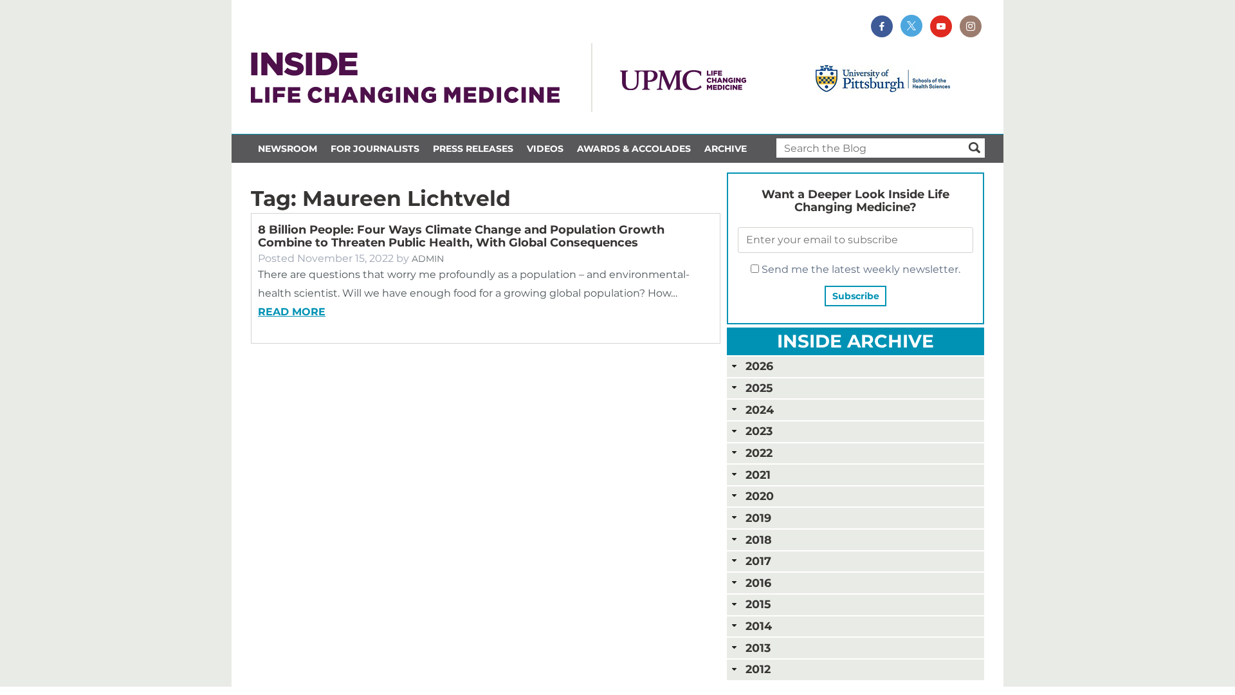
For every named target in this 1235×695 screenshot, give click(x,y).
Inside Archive (855, 341)
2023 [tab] (759, 431)
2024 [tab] (760, 409)
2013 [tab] (758, 647)
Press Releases (473, 148)
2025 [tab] (759, 387)
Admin (428, 258)
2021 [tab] (758, 474)
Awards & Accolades (634, 148)
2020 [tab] (760, 496)
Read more (291, 312)
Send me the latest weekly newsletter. (859, 269)
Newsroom (287, 148)
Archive (725, 148)
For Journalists (375, 148)
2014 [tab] (759, 626)
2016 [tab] (758, 582)
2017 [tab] (758, 561)
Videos (545, 148)
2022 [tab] (759, 452)
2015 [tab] (758, 604)
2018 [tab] (759, 539)
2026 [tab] (759, 366)
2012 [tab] (758, 669)
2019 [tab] (758, 517)
